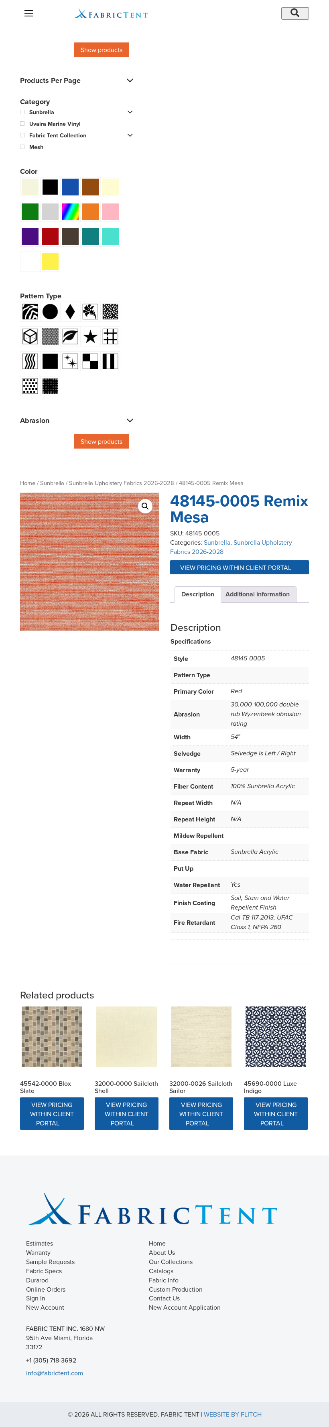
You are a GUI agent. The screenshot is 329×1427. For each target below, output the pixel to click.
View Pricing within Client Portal (236, 567)
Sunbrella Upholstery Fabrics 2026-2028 (121, 483)
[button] (145, 506)
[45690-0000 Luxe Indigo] (276, 1037)
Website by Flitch (233, 1414)
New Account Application (185, 1307)
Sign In (35, 1298)
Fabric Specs (44, 1270)
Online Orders (45, 1289)
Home (27, 483)
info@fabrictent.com (54, 1373)
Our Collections (171, 1261)
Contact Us (164, 1298)
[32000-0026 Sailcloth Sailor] (201, 1037)
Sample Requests (50, 1261)
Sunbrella (52, 483)
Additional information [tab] (257, 594)
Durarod (37, 1280)
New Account (45, 1307)
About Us (162, 1252)
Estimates (39, 1243)
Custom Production (176, 1289)
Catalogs (161, 1270)
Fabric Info (164, 1280)
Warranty (38, 1252)
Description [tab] (197, 594)
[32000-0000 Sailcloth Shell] (126, 1037)
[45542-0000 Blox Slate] (52, 1037)
